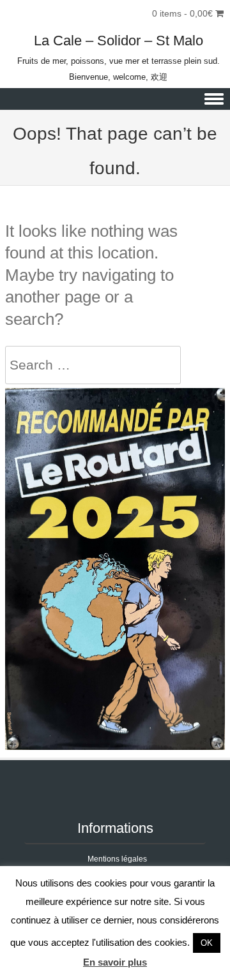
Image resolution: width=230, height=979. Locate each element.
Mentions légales (117, 859)
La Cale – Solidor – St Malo (118, 41)
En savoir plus (115, 962)
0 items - (182, 13)
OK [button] (207, 943)
